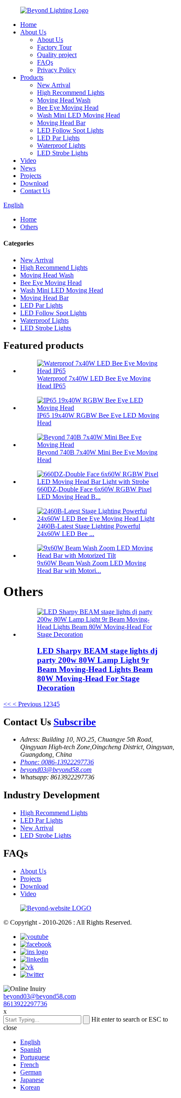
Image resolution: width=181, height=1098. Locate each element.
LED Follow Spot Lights (70, 130)
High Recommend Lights (70, 92)
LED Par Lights (58, 137)
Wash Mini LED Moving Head (78, 115)
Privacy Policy (56, 69)
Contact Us (35, 190)
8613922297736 (25, 1003)
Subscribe (74, 721)
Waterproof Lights (61, 145)
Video (28, 160)
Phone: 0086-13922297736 (57, 762)
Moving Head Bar (61, 122)
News (28, 168)
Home (28, 24)
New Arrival (53, 85)
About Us (33, 32)
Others (29, 226)
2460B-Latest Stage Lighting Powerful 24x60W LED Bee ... (88, 530)
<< (7, 704)
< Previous (27, 704)
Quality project (57, 54)
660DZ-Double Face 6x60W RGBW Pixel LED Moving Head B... (94, 493)
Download (34, 183)
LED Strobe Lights (62, 153)
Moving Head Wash (63, 100)
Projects (30, 175)
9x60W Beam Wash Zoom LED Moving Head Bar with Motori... (91, 566)
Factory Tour (54, 47)
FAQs (45, 62)
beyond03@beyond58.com (56, 769)
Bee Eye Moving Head (67, 107)
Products (31, 77)
